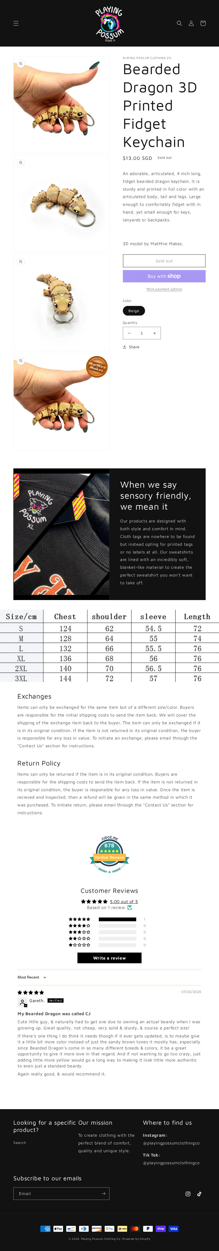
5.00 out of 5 (124, 901)
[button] (16, 23)
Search (19, 1142)
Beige (133, 310)
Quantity (130, 322)
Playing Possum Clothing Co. (101, 1238)
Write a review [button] (109, 958)
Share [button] (134, 346)
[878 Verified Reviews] (109, 875)
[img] (31, 992)
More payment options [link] (164, 289)
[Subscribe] (103, 1193)
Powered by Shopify (136, 1238)
